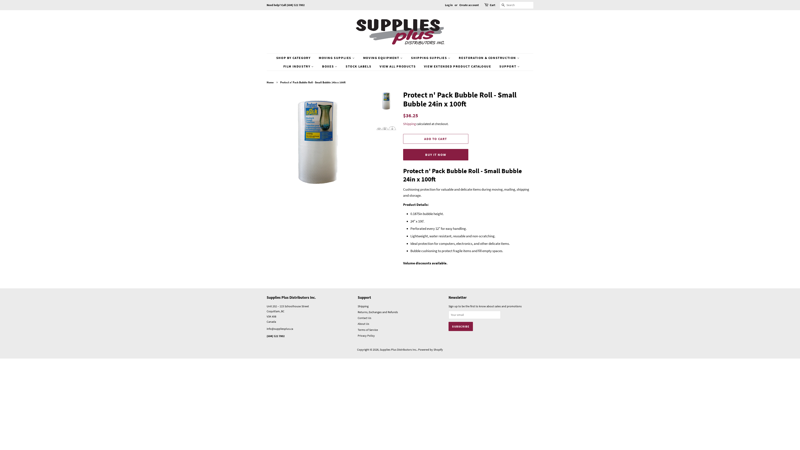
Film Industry (297, 66)
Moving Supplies (335, 58)
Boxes (328, 66)
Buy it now (435, 154)
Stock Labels (358, 66)
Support (508, 66)
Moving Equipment (381, 58)
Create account (469, 5)
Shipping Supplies (429, 58)
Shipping (409, 124)
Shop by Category (293, 58)
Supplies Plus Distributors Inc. (398, 349)
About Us (363, 324)
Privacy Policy (366, 336)
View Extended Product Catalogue (457, 66)
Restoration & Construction (488, 58)
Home (270, 82)
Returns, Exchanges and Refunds (378, 312)
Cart (492, 5)
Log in (449, 5)
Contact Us (364, 318)
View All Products (398, 66)
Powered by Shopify (430, 349)
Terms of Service (368, 330)
